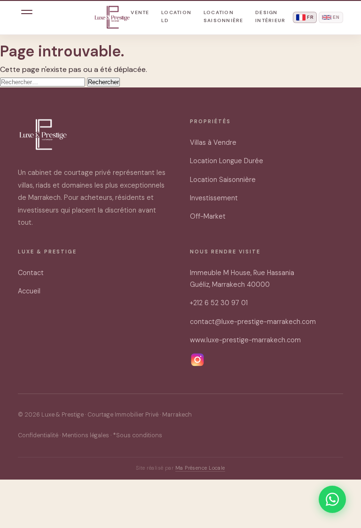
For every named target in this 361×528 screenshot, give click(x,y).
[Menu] (26, 17)
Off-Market (208, 216)
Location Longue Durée (226, 161)
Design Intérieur (270, 16)
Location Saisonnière (223, 16)
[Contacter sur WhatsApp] (332, 499)
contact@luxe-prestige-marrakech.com (253, 321)
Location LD (176, 16)
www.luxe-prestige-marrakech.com (245, 340)
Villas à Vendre (213, 142)
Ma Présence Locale (200, 468)
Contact (31, 272)
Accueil (29, 291)
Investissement (214, 198)
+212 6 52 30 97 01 (219, 303)
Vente (140, 12)
